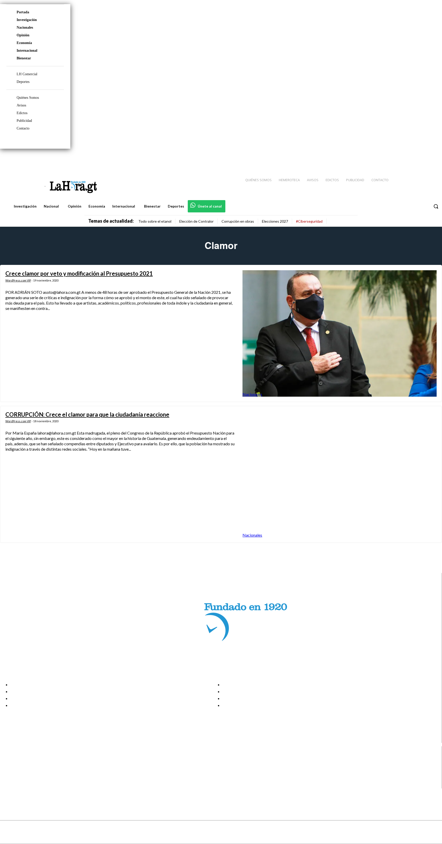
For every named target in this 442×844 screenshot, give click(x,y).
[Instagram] (405, 159)
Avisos (21, 105)
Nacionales (25, 27)
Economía (24, 43)
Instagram (24, 765)
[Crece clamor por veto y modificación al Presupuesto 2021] (339, 333)
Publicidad (24, 121)
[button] (436, 206)
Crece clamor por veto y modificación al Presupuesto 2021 (79, 273)
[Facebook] (396, 159)
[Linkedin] (414, 159)
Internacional (27, 50)
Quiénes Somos (28, 98)
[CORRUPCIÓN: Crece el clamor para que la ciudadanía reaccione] (339, 474)
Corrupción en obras (238, 221)
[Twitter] (423, 159)
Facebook (24, 759)
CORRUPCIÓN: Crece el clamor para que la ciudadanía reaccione (87, 414)
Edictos (22, 113)
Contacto (23, 128)
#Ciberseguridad (309, 221)
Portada (23, 12)
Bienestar (24, 58)
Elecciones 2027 (275, 221)
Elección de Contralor (196, 221)
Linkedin (23, 772)
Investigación (27, 20)
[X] (8, 778)
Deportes (23, 82)
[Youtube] (432, 159)
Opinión (23, 35)
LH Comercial (27, 74)
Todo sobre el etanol (154, 221)
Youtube (23, 785)
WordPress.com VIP (18, 280)
